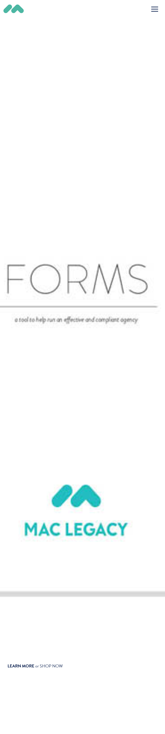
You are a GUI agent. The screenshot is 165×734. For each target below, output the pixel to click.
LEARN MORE (21, 666)
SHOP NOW (51, 666)
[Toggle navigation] (155, 9)
